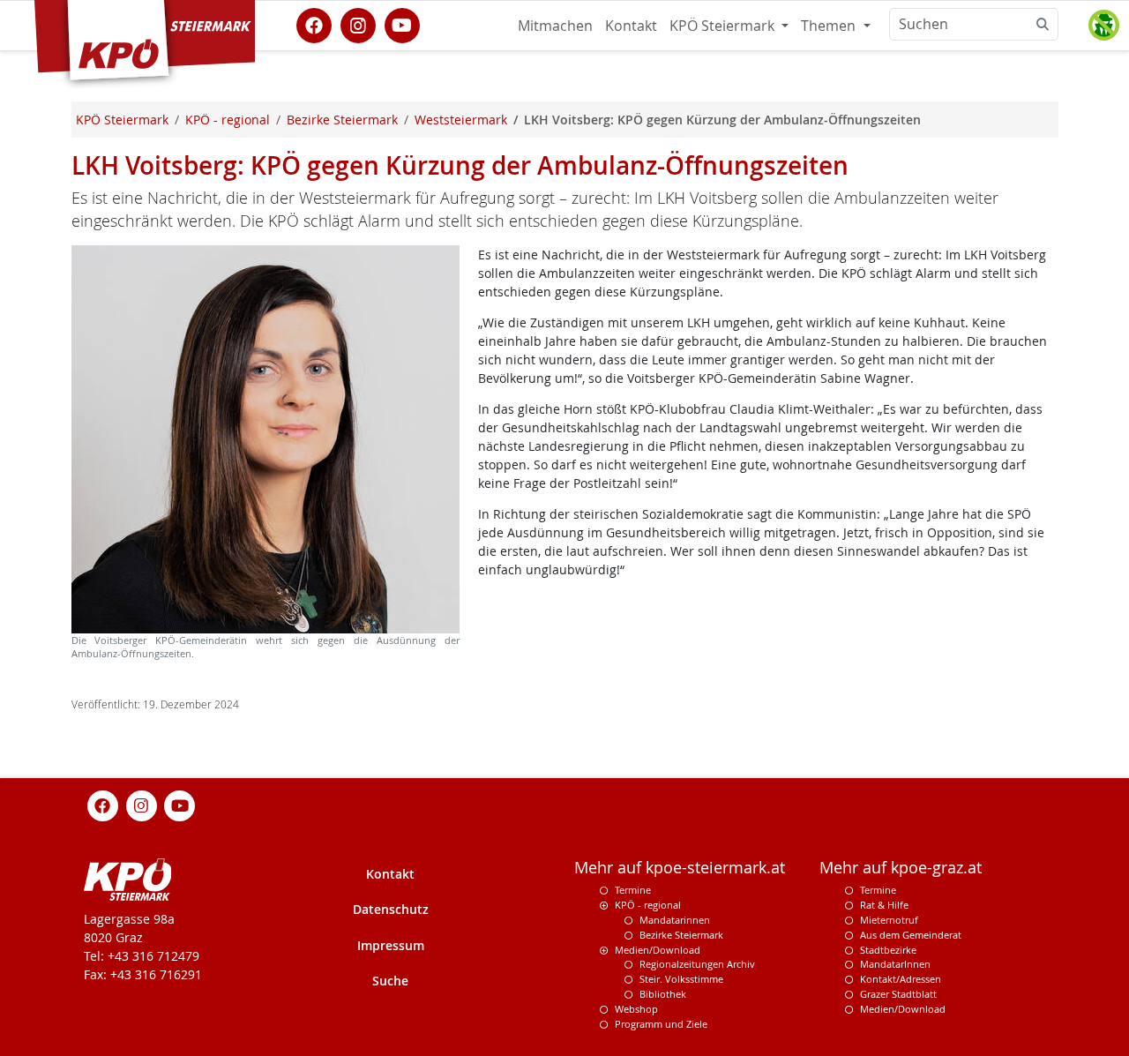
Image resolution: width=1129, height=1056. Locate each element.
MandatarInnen (895, 963)
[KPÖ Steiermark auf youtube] (402, 24)
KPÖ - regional (648, 904)
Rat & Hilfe (884, 904)
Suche (390, 980)
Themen (830, 25)
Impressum (390, 945)
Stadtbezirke (888, 949)
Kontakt (631, 25)
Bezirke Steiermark (681, 934)
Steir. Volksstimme (681, 978)
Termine (633, 889)
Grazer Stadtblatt (898, 993)
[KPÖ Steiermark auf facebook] (314, 24)
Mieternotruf (889, 919)
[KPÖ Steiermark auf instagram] (358, 24)
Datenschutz (391, 909)
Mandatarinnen (674, 919)
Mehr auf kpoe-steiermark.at (679, 868)
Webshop (636, 1008)
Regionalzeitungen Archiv (697, 963)
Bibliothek (662, 993)
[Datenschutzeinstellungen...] (1103, 25)
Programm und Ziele (661, 1023)
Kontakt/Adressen (900, 978)
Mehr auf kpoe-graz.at (900, 868)
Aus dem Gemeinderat (910, 934)
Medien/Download (657, 949)
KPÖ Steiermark (723, 25)
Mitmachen (555, 25)
